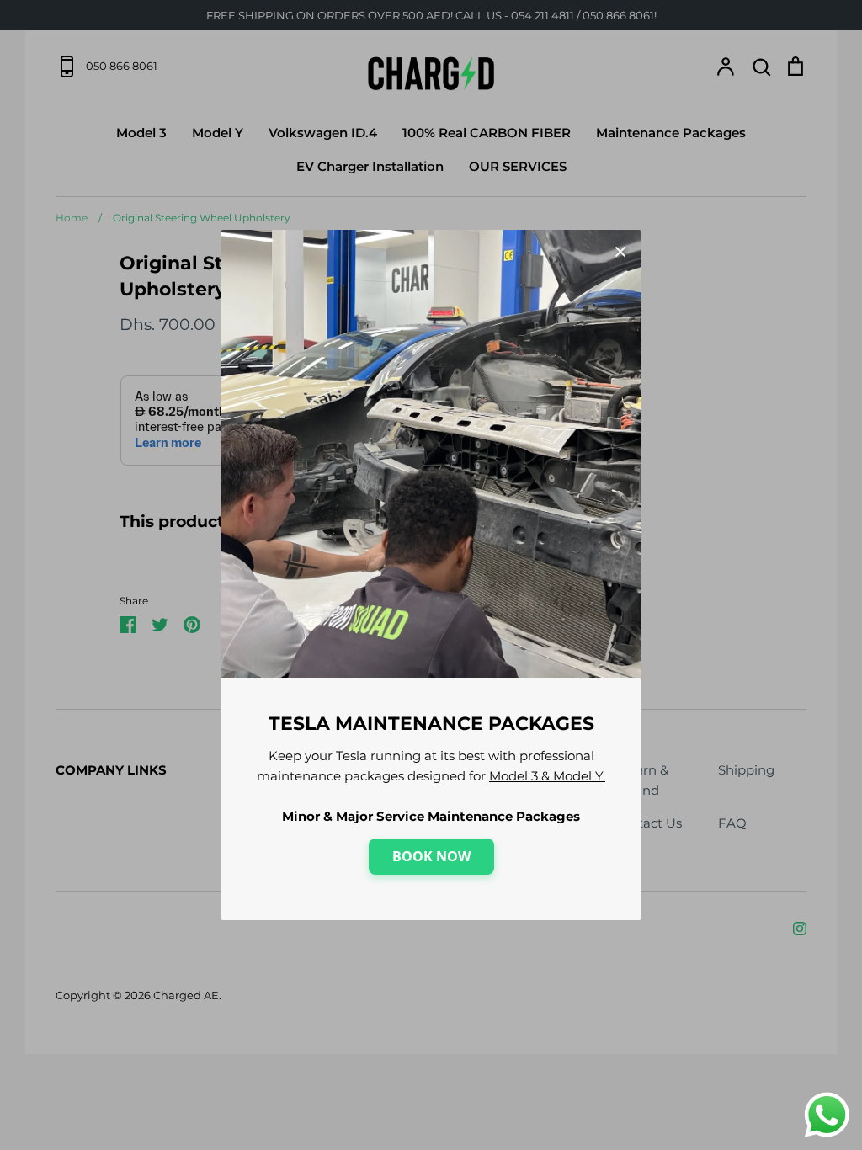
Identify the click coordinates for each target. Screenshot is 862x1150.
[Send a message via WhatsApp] (827, 1115)
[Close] (620, 250)
